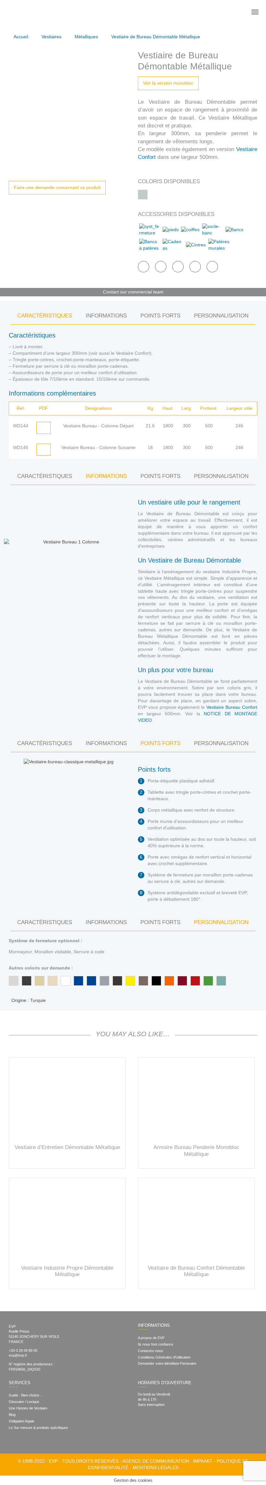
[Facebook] (140, 1415)
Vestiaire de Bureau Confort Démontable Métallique (196, 1271)
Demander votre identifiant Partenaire (167, 1363)
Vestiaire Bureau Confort (231, 707)
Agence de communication (155, 1461)
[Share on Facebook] (143, 266)
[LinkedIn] (161, 1415)
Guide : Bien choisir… (26, 1395)
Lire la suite (67, 1100)
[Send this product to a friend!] (212, 266)
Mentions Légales (155, 1467)
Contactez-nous (150, 1351)
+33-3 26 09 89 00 (23, 1350)
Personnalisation (221, 316)
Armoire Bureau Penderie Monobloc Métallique (196, 1150)
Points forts (160, 316)
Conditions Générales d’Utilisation (164, 1357)
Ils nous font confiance (155, 1344)
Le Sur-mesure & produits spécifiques (38, 1428)
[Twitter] (150, 1415)
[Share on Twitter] (160, 266)
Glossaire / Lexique (24, 1402)
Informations (106, 316)
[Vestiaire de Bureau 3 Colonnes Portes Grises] (68, 109)
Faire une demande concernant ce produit (57, 187)
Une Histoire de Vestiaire (28, 1408)
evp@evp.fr (18, 1355)
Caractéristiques (44, 316)
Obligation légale (21, 1421)
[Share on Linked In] (195, 266)
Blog (12, 1415)
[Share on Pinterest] (178, 266)
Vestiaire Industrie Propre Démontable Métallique (67, 1271)
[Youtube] (172, 1415)
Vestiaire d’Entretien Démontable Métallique (67, 1147)
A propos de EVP (151, 1338)
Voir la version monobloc (168, 83)
